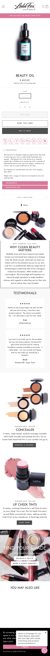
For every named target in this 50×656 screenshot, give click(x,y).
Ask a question (25, 197)
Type (25, 91)
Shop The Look (25, 123)
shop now (24, 523)
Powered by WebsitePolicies (14, 651)
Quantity (25, 102)
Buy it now (25, 131)
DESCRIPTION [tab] (11, 150)
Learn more (8, 641)
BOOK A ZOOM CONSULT (25, 563)
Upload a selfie (24, 558)
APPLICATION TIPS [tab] (13, 187)
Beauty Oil (25, 96)
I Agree (25, 646)
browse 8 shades (24, 445)
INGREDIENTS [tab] (11, 183)
